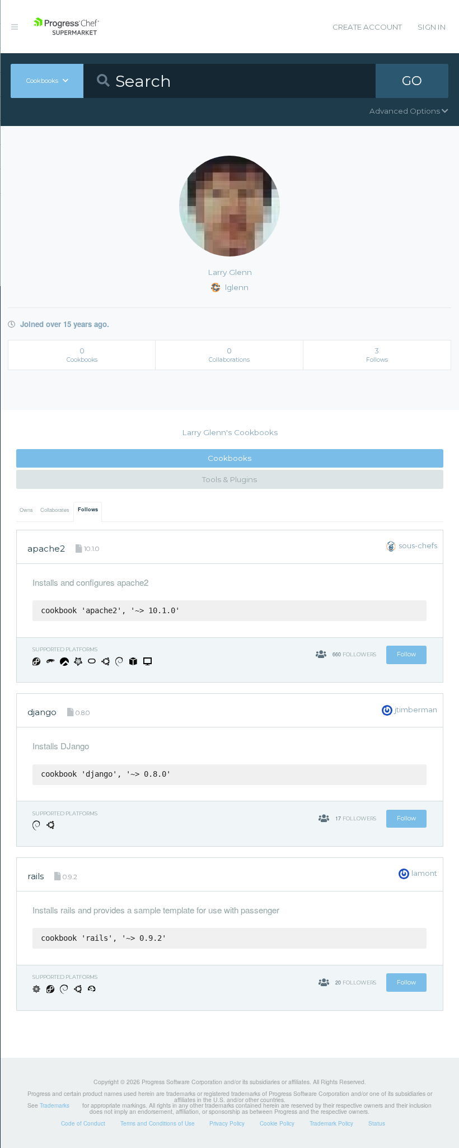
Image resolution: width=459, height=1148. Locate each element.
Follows (88, 509)
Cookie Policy (277, 1123)
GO (412, 80)
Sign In (432, 26)
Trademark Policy (331, 1123)
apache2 (46, 548)
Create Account (367, 26)
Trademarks (54, 1105)
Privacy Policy (227, 1123)
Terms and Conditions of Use (157, 1123)
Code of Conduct (83, 1123)
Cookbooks (229, 458)
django (42, 712)
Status (376, 1123)
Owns (26, 510)
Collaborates (54, 510)
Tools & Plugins (229, 479)
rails (35, 876)
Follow (406, 654)
